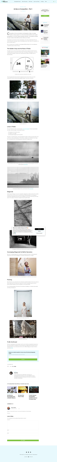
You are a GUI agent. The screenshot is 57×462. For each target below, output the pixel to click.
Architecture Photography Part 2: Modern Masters (11, 396)
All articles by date (27, 454)
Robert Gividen (13, 407)
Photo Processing (24, 1)
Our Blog (42, 1)
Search (31, 454)
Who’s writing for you (22, 454)
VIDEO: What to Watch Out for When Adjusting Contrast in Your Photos (44, 56)
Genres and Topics (36, 1)
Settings (39, 231)
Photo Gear (30, 1)
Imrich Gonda (26, 164)
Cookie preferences (34, 454)
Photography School (17, 1)
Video (46, 1)
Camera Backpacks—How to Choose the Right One (46, 25)
